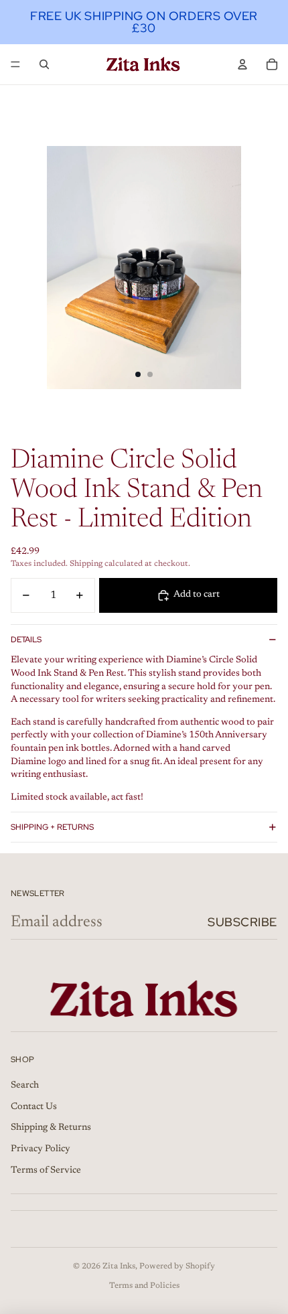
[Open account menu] (242, 64)
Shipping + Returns (52, 827)
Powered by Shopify (177, 1266)
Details (26, 639)
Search (25, 1085)
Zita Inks (118, 1266)
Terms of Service (46, 1170)
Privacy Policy (40, 1149)
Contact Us (34, 1107)
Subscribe (242, 922)
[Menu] (15, 64)
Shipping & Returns (51, 1128)
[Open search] (44, 64)
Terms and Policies (144, 1286)
